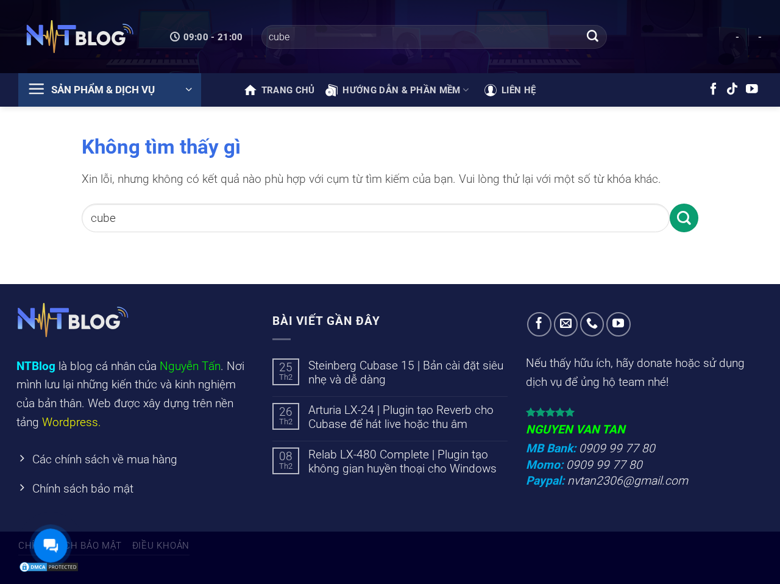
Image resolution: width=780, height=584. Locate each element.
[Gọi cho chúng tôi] (592, 324)
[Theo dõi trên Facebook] (713, 89)
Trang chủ (288, 90)
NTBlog (35, 366)
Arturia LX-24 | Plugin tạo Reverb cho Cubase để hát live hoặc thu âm (401, 417)
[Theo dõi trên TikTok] (732, 89)
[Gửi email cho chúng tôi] (566, 324)
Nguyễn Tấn (190, 366)
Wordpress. (71, 422)
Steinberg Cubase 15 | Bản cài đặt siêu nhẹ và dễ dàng (405, 372)
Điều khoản (161, 545)
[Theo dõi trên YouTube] (752, 89)
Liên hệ (519, 90)
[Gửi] (592, 37)
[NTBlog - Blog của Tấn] (79, 36)
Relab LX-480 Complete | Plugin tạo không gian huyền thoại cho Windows (402, 461)
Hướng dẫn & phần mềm (401, 90)
